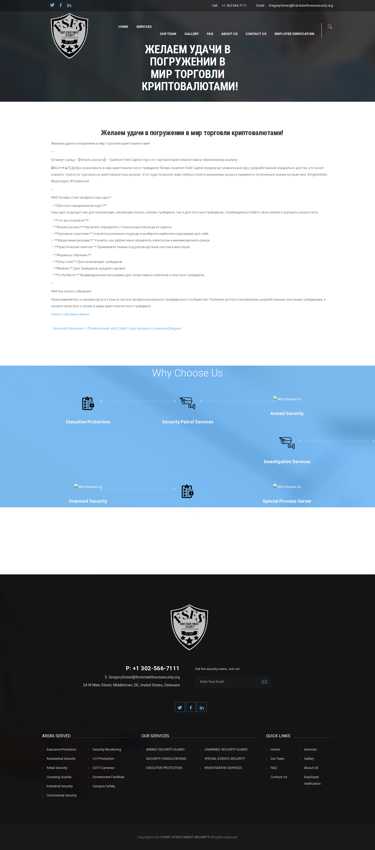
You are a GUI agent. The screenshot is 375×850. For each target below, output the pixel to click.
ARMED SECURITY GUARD (165, 749)
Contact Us (256, 34)
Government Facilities (108, 777)
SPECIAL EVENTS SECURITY (225, 759)
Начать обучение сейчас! (70, 314)
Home (123, 27)
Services (144, 27)
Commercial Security (62, 795)
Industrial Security (60, 786)
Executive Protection (61, 749)
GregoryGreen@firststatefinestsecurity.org (301, 5)
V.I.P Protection (103, 759)
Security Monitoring (107, 749)
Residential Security (61, 759)
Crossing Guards (59, 777)
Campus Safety (104, 786)
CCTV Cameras (103, 768)
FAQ (210, 34)
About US (229, 34)
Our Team (168, 34)
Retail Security (57, 768)
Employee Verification (294, 34)
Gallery (191, 34)
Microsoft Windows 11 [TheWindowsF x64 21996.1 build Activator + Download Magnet (117, 328)
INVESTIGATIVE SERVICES (223, 768)
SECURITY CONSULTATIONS (166, 759)
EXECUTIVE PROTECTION (164, 768)
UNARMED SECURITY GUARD (226, 749)
